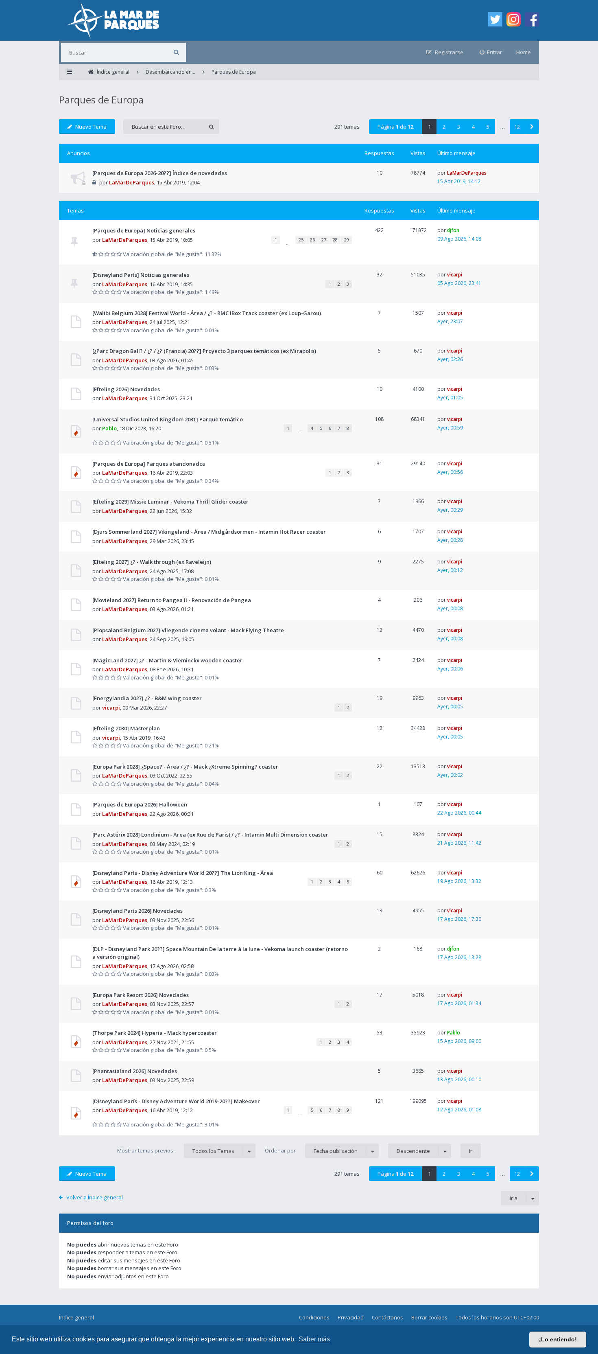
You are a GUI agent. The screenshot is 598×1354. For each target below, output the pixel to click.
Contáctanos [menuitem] (387, 1317)
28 (335, 240)
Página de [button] (395, 126)
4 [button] (473, 126)
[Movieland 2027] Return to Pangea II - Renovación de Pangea (171, 600)
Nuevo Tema (91, 126)
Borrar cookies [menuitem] (429, 1317)
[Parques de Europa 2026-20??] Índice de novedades (159, 173)
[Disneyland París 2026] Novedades (137, 910)
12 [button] (517, 126)
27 (323, 240)
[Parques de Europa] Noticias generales (143, 230)
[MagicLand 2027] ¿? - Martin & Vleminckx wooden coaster (167, 660)
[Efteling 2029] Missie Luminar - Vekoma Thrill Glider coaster (170, 501)
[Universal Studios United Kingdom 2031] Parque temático (167, 419)
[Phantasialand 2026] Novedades (134, 1071)
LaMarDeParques (131, 182)
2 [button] (444, 126)
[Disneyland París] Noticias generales (140, 274)
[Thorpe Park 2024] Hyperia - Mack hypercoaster (154, 1032)
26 (312, 240)
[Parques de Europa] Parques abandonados (148, 463)
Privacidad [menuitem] (351, 1317)
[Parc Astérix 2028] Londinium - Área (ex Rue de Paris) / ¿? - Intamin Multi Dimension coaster (210, 834)
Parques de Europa (101, 99)
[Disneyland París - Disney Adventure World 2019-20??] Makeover (176, 1101)
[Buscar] (176, 52)
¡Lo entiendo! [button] (558, 1339)
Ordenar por (311, 1151)
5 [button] (488, 126)
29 (346, 240)
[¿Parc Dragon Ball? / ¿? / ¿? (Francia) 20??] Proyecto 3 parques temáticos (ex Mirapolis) (204, 351)
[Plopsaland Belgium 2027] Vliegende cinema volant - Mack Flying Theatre (188, 630)
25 (301, 240)
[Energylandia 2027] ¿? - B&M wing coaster (147, 698)
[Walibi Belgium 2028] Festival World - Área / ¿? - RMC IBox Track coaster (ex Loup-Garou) (206, 313)
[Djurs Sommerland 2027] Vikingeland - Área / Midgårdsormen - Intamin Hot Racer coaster (209, 531)
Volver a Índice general (94, 1197)
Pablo (109, 428)
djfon (453, 230)
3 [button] (458, 126)
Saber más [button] (314, 1339)
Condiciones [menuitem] (314, 1317)
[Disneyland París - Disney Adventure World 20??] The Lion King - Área (182, 872)
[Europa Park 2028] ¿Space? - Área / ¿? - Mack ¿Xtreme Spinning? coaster (185, 766)
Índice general (76, 1317)
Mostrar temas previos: (175, 1151)
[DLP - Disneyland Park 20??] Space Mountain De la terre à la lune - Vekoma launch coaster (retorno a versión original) (220, 953)
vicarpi (454, 274)
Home (523, 52)
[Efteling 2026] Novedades (126, 389)
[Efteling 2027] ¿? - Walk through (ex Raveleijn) (151, 561)
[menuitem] (491, 52)
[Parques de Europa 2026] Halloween (139, 804)
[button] (531, 126)
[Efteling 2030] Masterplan (126, 728)
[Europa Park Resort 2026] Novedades (140, 995)
